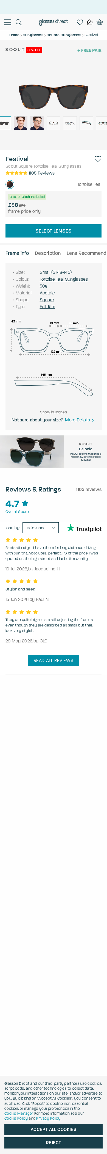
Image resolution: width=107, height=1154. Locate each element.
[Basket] (100, 22)
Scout (11, 166)
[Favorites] (81, 22)
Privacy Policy (48, 1118)
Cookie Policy (16, 1118)
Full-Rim (47, 306)
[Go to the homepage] (53, 23)
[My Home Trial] (91, 22)
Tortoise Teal (45, 166)
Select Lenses (53, 231)
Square (25, 166)
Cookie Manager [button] (18, 1113)
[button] (98, 158)
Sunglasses (69, 166)
